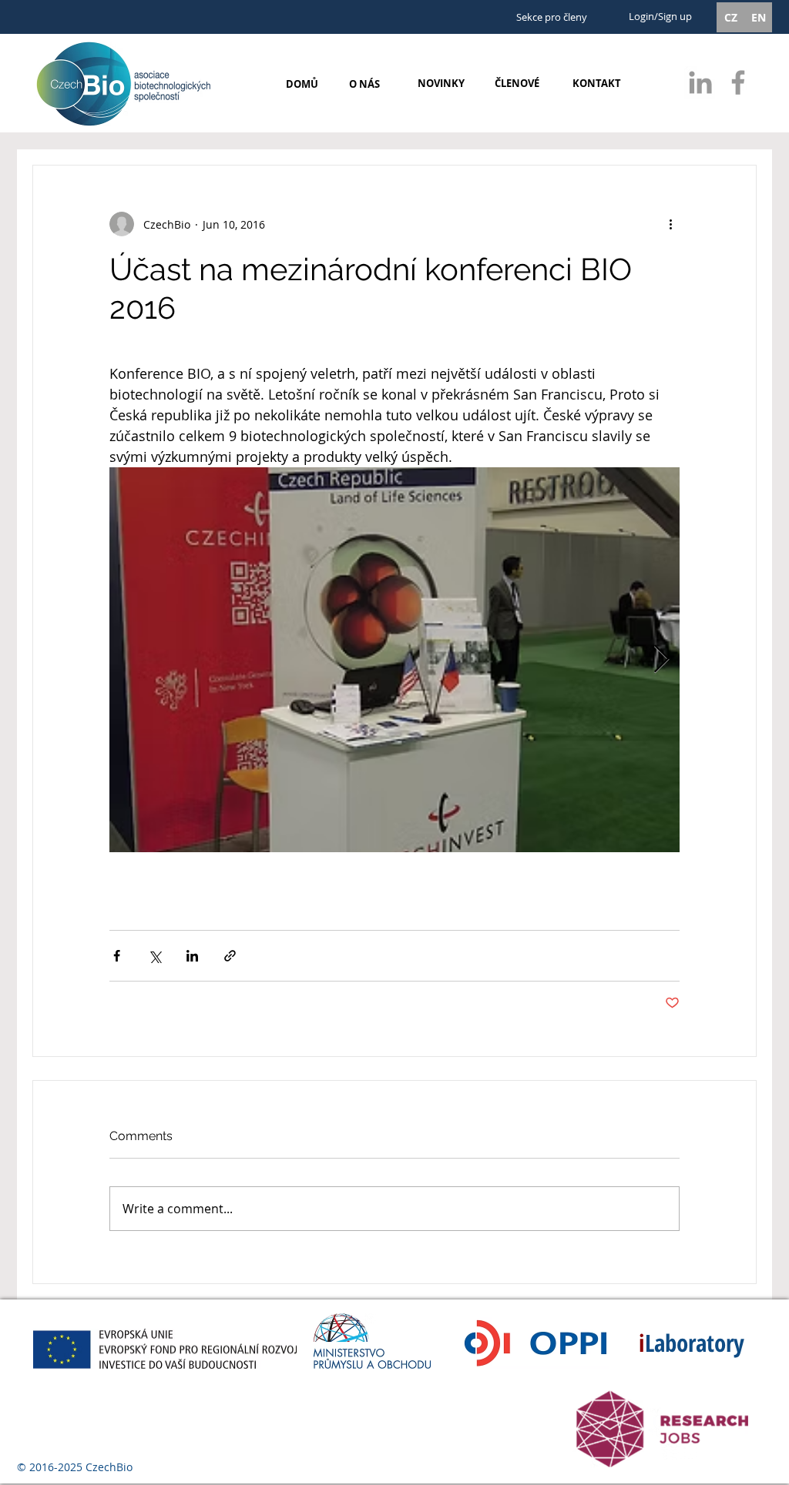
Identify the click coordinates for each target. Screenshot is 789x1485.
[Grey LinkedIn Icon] (700, 82)
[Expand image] (394, 659)
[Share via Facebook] (116, 955)
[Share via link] (230, 955)
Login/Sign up (660, 16)
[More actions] (670, 224)
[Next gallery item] (661, 660)
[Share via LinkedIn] (192, 955)
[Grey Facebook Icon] (738, 82)
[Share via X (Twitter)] (154, 955)
